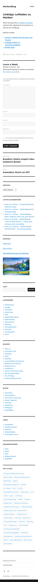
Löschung (18, 496)
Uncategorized (10, 332)
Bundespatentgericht (11, 484)
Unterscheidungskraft (11, 529)
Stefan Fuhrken (9, 54)
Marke (20, 499)
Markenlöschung (10, 510)
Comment (7, 85)
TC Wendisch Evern (11, 434)
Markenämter (9, 322)
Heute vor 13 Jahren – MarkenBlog (17, 226)
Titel (5, 525)
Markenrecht (22, 510)
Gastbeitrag (9, 312)
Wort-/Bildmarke (16, 540)
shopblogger (9, 410)
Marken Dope (10, 47)
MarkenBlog (9, 6)
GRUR (7, 451)
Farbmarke (25, 492)
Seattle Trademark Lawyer (14, 371)
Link (25, 54)
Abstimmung (9, 305)
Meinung (8, 324)
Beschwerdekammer (22, 477)
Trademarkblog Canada (13, 378)
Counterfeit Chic (10, 351)
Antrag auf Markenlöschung (13, 473)
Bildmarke (7, 481)
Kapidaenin (9, 405)
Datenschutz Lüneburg (13, 398)
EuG (14, 488)
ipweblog (8, 359)
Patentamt (26, 518)
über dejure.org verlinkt (11, 72)
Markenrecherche (9, 561)
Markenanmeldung (21, 503)
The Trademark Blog (12, 373)
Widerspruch (8, 536)
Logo (11, 496)
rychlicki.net (9, 368)
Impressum (7, 243)
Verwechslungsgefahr (11, 532)
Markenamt (8, 503)
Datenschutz (7, 248)
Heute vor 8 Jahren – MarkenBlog (16, 219)
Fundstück (8, 310)
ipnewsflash (9, 424)
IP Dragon (8, 354)
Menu (32, 6)
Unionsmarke (23, 525)
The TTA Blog (9, 376)
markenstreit (8, 518)
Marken (27, 499)
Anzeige (7, 307)
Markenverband (10, 456)
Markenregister (9, 514)
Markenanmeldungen (11, 507)
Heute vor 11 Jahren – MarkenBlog (17, 204)
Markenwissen (10, 319)
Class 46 (7, 349)
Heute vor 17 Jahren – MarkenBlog (17, 214)
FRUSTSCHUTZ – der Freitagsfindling (18, 229)
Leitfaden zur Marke (25, 23)
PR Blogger (8, 407)
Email (5, 120)
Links (5, 496)
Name (5, 111)
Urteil (7, 334)
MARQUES (8, 459)
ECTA (6, 449)
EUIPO (20, 488)
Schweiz (22, 521)
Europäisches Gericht (11, 492)
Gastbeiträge (7, 565)
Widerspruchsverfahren (23, 536)
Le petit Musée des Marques (14, 361)
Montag (18, 518)
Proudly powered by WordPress (20, 576)
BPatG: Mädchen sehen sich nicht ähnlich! (19, 217)
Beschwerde (8, 477)
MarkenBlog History (12, 317)
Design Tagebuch (11, 400)
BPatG (15, 481)
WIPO (6, 540)
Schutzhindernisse (10, 521)
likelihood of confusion (13, 363)
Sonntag (30, 521)
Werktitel (24, 532)
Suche (5, 286)
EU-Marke (7, 488)
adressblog (8, 393)
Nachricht (8, 329)
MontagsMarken (10, 327)
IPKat (7, 356)
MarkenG (8, 429)
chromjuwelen (10, 395)
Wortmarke (28, 540)
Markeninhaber (26, 507)
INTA (6, 454)
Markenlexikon (10, 432)
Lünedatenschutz (11, 427)
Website (6, 129)
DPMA (23, 484)
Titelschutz (12, 525)
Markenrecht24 (10, 366)
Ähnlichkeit (8, 544)
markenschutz (22, 514)
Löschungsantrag (10, 499)
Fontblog (8, 403)
